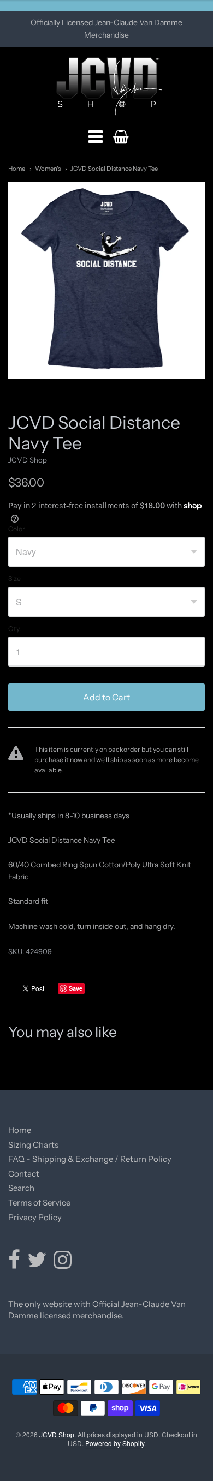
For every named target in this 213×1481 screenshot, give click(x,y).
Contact (23, 1173)
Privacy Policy (35, 1217)
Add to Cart (106, 697)
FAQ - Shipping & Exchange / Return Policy (89, 1159)
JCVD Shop (27, 459)
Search (21, 1188)
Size (14, 579)
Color (16, 529)
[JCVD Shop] (107, 87)
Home (16, 168)
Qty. (14, 629)
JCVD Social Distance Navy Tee (114, 168)
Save (75, 988)
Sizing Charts (33, 1145)
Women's (48, 168)
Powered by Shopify (114, 1443)
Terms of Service (39, 1202)
